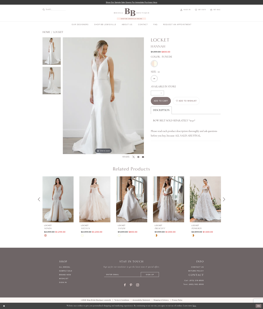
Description (161, 110)
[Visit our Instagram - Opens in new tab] (137, 285)
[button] (185, 10)
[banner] (131, 14)
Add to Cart (161, 100)
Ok (258, 305)
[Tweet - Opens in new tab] (133, 157)
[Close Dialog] (4, 306)
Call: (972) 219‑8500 (194, 280)
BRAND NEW (65, 274)
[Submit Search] (44, 9)
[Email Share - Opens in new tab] (143, 157)
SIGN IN (63, 282)
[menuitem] (53, 9)
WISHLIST (63, 278)
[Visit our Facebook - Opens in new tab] (125, 285)
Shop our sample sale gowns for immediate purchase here (131, 2)
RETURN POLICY (196, 271)
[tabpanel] (51, 52)
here (194, 306)
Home (46, 32)
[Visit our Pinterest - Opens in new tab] (131, 285)
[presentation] (58, 199)
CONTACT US (197, 267)
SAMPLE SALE (65, 271)
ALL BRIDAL (64, 267)
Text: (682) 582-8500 (193, 284)
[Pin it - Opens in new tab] (138, 157)
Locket (58, 32)
